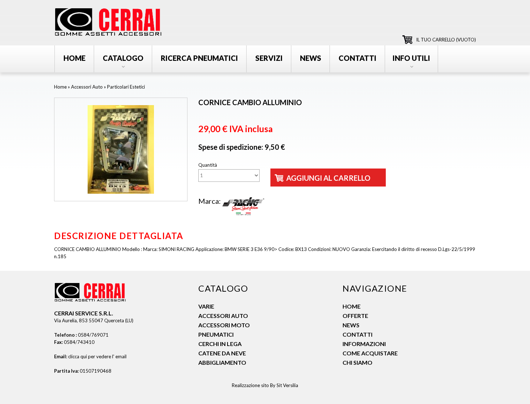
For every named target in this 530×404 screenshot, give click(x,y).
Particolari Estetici (126, 87)
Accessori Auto (87, 87)
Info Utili (411, 58)
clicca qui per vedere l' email (97, 356)
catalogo (123, 58)
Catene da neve (222, 353)
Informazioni (364, 343)
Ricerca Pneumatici (199, 58)
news (310, 58)
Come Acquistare (370, 353)
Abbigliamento (222, 362)
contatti (357, 58)
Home (74, 58)
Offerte (355, 315)
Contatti (357, 334)
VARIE (206, 306)
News (351, 325)
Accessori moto (224, 325)
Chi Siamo (357, 362)
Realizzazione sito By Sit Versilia (265, 385)
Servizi (269, 58)
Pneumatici (216, 334)
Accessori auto (223, 315)
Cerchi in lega (220, 343)
